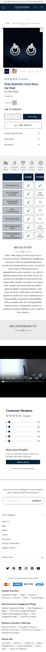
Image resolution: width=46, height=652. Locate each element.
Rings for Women (9, 626)
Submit (36, 501)
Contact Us (29, 643)
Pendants (32, 594)
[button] (3, 8)
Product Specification (14, 133)
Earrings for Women (27, 626)
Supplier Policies (9, 547)
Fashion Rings (37, 597)
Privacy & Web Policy (11, 543)
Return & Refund (25, 645)
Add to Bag (32, 116)
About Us (6, 521)
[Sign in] (35, 7)
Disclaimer (9, 144)
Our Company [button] (8, 515)
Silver (25, 597)
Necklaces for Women (31, 629)
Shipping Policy (8, 645)
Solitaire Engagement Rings (13, 608)
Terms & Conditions (18, 648)
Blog (3, 525)
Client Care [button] (7, 557)
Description (9, 139)
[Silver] (14, 103)
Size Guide (6, 643)
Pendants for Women (10, 632)
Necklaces (6, 597)
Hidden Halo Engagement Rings (15, 613)
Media (4, 530)
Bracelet (16, 597)
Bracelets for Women (10, 629)
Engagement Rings (9, 594)
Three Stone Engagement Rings (22, 610)
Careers (5, 534)
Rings (22, 594)
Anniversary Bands (28, 616)
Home (7, 23)
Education (6, 539)
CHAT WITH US (25, 125)
